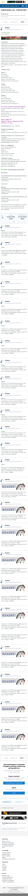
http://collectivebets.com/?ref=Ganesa (16, 169)
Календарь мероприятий (8, 844)
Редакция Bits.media (7, 878)
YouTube (4, 870)
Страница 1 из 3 (14, 22)
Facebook (4, 865)
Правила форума (6, 852)
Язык (4, 887)
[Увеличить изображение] (14, 38)
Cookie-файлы (14, 889)
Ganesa (6, 14)
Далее (22, 22)
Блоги (3, 847)
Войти (14, 793)
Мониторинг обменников (8, 842)
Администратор (6, 875)
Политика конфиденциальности (16, 887)
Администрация (6, 854)
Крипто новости (6, 841)
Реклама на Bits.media (7, 877)
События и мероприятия (8, 881)
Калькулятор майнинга (7, 845)
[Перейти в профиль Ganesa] (2, 28)
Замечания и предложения (8, 859)
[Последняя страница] (26, 22)
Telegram (4, 868)
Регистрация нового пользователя (14, 783)
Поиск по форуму (6, 855)
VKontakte (4, 867)
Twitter (3, 864)
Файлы (3, 857)
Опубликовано (13, 29)
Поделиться (7, 801)
